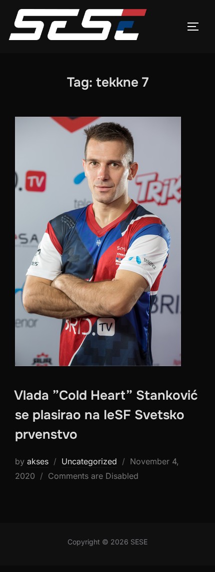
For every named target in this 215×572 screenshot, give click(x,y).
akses (37, 461)
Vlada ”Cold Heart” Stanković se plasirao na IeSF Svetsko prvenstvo (106, 415)
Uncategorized (89, 461)
